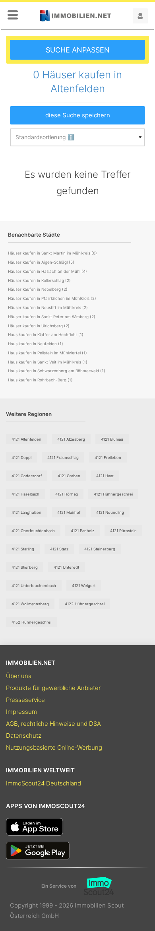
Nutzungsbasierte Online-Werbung (54, 747)
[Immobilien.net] (75, 15)
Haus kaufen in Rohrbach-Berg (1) (40, 379)
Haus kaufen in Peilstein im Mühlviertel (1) (47, 352)
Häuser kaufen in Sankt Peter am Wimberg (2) (51, 316)
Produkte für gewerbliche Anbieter (53, 688)
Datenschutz (23, 735)
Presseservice (25, 700)
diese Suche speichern (77, 115)
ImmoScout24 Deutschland (43, 783)
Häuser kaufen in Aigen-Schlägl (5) (41, 262)
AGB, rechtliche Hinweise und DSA (53, 723)
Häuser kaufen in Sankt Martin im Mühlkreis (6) (52, 253)
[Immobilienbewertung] (95, 886)
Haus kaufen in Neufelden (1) (35, 343)
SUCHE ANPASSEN (78, 50)
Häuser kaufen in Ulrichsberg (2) (39, 325)
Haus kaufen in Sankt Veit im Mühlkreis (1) (47, 362)
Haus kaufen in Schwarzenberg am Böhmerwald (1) (56, 370)
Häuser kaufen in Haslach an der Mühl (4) (47, 271)
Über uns (18, 676)
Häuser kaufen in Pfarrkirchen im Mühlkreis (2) (52, 298)
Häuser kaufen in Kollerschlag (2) (39, 280)
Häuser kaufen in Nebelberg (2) (38, 289)
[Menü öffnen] (12, 15)
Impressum (21, 711)
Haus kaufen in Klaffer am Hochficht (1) (45, 334)
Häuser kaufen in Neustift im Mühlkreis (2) (48, 307)
